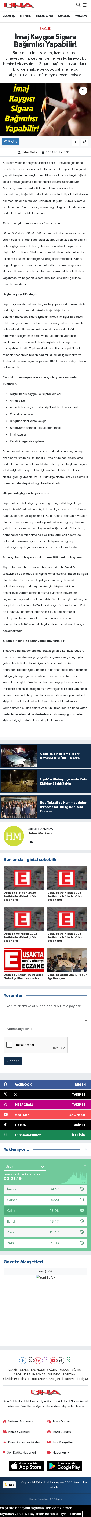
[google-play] (64, 1467)
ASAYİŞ (9, 16)
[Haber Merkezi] (14, 836)
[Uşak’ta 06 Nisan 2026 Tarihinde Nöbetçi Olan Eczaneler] (67, 919)
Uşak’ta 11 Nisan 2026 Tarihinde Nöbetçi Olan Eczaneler (21, 896)
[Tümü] (85, 1149)
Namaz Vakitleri (19, 1431)
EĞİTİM (77, 1369)
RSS (11, 1484)
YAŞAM (81, 16)
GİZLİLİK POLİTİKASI (16, 1379)
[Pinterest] (37, 1360)
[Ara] (78, 5)
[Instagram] (45, 1360)
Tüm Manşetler (62, 1442)
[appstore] (27, 1467)
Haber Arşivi (61, 1452)
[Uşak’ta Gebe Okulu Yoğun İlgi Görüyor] (67, 960)
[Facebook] (22, 1360)
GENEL (25, 16)
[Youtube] (53, 1360)
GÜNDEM (54, 1374)
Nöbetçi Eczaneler (20, 1421)
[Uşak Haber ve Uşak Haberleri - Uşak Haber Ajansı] (18, 5)
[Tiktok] (60, 1360)
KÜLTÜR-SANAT (34, 1374)
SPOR (18, 1374)
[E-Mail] (31, 842)
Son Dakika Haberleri (21, 1452)
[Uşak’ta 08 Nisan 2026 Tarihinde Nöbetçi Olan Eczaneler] (24, 919)
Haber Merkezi (30, 152)
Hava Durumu (62, 1421)
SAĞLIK (64, 16)
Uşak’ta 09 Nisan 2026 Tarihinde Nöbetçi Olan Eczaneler (64, 896)
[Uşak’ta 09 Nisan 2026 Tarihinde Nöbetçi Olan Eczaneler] (67, 878)
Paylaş (12, 141)
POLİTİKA (69, 1374)
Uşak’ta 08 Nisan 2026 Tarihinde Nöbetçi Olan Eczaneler (21, 937)
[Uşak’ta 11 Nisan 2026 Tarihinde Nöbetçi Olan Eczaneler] (24, 878)
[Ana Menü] (85, 5)
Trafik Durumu (61, 1431)
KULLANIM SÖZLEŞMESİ (47, 1379)
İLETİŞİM (82, 1379)
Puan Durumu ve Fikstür (24, 1442)
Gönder (13, 1061)
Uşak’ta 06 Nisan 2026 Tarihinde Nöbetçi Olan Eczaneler (64, 937)
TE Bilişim (56, 1499)
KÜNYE (69, 1379)
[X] (30, 1360)
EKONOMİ (44, 16)
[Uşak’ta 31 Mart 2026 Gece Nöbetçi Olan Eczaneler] (24, 960)
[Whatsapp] (68, 1360)
